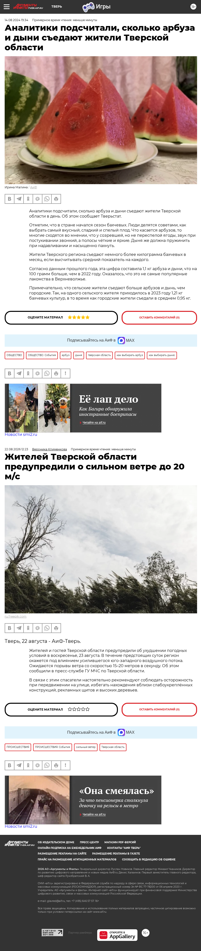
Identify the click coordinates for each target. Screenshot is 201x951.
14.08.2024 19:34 (16, 20)
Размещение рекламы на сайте (62, 853)
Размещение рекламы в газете (116, 853)
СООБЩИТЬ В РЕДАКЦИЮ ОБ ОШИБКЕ (149, 859)
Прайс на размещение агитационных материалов (77, 859)
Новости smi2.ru (21, 434)
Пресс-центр (89, 842)
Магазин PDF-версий (120, 842)
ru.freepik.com (15, 616)
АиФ (33, 187)
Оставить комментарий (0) (159, 317)
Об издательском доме (56, 842)
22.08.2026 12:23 (16, 449)
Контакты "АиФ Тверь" (123, 848)
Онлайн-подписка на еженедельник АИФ (69, 848)
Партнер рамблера (80, 932)
